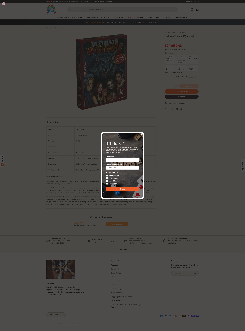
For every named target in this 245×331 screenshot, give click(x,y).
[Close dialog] (142, 134)
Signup (122, 189)
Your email (110, 156)
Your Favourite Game (114, 164)
